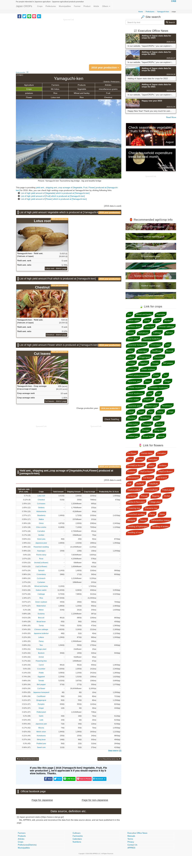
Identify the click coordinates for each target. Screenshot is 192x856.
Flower (29, 97)
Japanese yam (41, 724)
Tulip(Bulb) (153, 484)
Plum (150, 412)
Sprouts (161, 436)
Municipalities (65, 6)
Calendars (77, 839)
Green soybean (41, 602)
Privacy (130, 842)
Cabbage (41, 594)
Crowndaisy (41, 574)
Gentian (41, 535)
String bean (41, 740)
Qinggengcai (41, 700)
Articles (108, 85)
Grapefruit (148, 399)
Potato (41, 673)
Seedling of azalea (160, 526)
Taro (41, 645)
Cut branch (41, 578)
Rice (55, 93)
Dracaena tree (151, 508)
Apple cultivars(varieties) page (150, 227)
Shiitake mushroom (136, 387)
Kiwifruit (159, 424)
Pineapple (147, 424)
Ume (150, 393)
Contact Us (132, 845)
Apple (159, 399)
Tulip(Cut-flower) (165, 471)
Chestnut (108, 97)
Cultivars (76, 833)
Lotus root (55, 97)
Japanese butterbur (41, 633)
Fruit (108, 93)
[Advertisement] (68, 40)
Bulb (129, 484)
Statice (41, 519)
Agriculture (29, 85)
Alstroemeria (41, 511)
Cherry (160, 412)
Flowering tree (41, 661)
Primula (144, 496)
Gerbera (41, 508)
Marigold (131, 520)
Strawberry (41, 515)
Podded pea (41, 743)
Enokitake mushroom (158, 387)
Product (86, 6)
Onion (41, 523)
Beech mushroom (135, 393)
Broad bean (41, 622)
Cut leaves (41, 504)
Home (140, 12)
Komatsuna (41, 736)
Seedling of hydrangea (137, 526)
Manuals (131, 836)
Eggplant (41, 677)
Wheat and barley (82, 93)
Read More (171, 117)
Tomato (41, 681)
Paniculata (152, 459)
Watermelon (41, 606)
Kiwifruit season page (150, 286)
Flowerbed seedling (41, 547)
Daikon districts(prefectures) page (151, 246)
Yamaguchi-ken (163, 12)
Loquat (130, 412)
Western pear (151, 406)
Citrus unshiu (41, 527)
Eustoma (41, 614)
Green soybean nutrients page (150, 236)
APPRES (131, 848)
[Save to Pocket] (34, 16)
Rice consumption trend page (151, 295)
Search (171, 22)
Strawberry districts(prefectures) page (151, 276)
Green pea (41, 539)
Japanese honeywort (41, 692)
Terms (130, 839)
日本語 (173, 1)
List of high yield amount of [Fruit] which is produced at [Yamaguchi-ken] (53, 196)
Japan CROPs (24, 6)
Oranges (146, 430)
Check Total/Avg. (112, 419)
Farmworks (78, 836)
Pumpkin (41, 704)
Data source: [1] (114, 751)
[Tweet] (24, 16)
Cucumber (41, 669)
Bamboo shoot (133, 326)
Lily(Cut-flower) (41, 567)
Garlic (41, 716)
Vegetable (81, 89)
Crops (39, 6)
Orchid (41, 657)
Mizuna (41, 728)
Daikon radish (41, 590)
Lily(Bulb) (140, 484)
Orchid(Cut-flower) (41, 563)
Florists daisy (41, 555)
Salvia (162, 514)
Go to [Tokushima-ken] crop (108, 759)
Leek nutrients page (151, 266)
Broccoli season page (150, 256)
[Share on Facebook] (19, 16)
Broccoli (41, 618)
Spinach (41, 570)
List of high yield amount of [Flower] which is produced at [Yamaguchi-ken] (54, 199)
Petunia (143, 520)
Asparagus (41, 551)
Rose (41, 559)
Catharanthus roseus (160, 520)
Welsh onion (41, 732)
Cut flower (41, 688)
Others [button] (105, 6)
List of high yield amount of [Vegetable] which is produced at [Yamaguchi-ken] (55, 193)
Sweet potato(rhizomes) (138, 375)
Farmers (55, 85)
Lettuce (41, 637)
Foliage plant (41, 649)
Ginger (41, 708)
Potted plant (41, 712)
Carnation (41, 531)
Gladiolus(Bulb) (134, 490)
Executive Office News (137, 833)
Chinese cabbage (41, 629)
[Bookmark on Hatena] (39, 16)
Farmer (77, 6)
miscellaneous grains (108, 89)
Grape (170, 412)
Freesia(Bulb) (152, 490)
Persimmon (167, 406)
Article (96, 6)
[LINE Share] (29, 16)
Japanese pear (41, 543)
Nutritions (77, 842)
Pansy (41, 641)
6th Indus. (55, 89)
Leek (41, 720)
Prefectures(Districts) (27, 845)
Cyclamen (41, 582)
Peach (141, 412)
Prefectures (51, 6)
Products (82, 85)
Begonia (155, 496)
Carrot (41, 665)
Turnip (41, 626)
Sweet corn (41, 747)
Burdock (41, 653)
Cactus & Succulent (136, 502)
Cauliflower (41, 696)
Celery (130, 351)
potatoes (29, 93)
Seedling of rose (134, 532)
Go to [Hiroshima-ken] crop (28, 759)
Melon (41, 610)
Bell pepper (41, 685)
